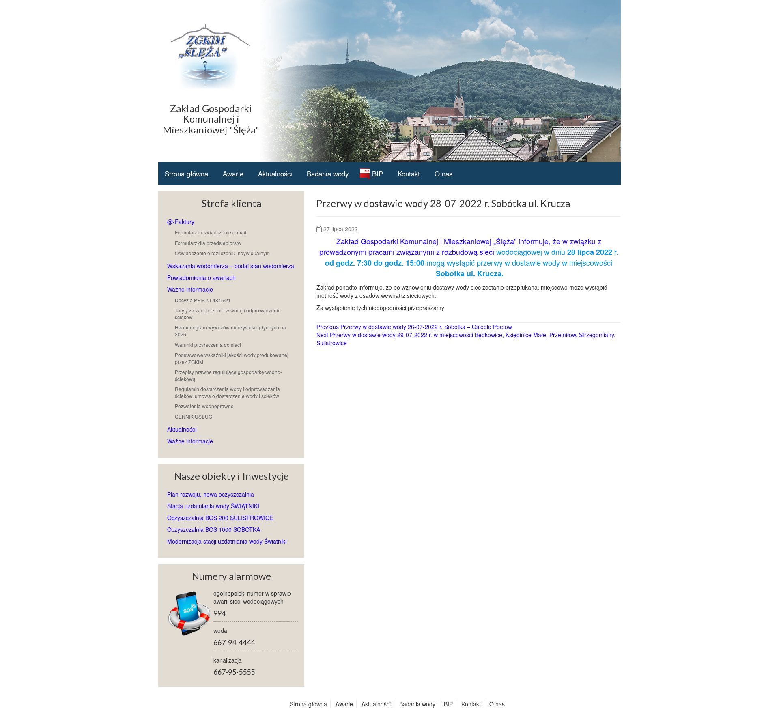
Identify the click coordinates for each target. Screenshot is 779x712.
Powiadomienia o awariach (201, 277)
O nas (443, 174)
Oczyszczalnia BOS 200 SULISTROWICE (220, 518)
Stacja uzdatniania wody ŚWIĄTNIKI (213, 506)
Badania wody (328, 174)
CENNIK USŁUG (193, 416)
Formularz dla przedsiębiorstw (208, 242)
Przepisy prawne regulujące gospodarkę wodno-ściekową (228, 375)
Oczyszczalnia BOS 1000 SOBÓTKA (213, 529)
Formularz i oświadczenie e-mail (210, 232)
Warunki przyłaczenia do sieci (208, 344)
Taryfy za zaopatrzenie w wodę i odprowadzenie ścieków (228, 314)
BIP (377, 174)
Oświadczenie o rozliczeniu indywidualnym (222, 253)
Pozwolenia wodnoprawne (204, 405)
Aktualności (275, 174)
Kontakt (409, 174)
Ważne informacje (190, 289)
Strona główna (186, 174)
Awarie (233, 174)
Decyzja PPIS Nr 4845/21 (203, 300)
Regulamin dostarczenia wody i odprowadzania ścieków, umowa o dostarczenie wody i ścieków (227, 392)
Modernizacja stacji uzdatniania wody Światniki (226, 541)
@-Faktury (180, 221)
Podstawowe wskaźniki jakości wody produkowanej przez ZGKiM (231, 358)
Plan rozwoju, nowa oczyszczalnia (210, 494)
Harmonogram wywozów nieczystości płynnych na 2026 (230, 331)
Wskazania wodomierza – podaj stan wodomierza (230, 266)
